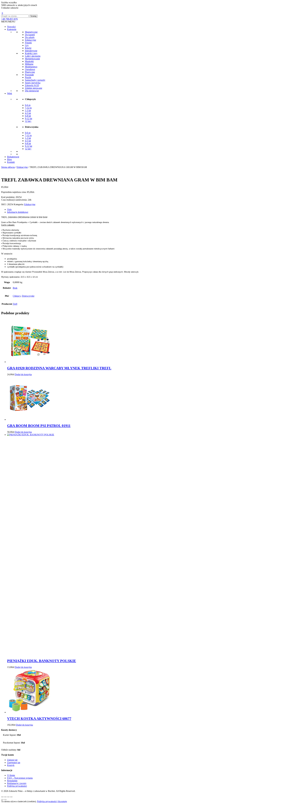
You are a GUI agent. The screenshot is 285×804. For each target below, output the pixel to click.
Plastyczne (30, 72)
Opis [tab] (9, 209)
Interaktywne (31, 50)
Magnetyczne (31, 32)
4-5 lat (28, 113)
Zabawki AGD (32, 85)
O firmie (11, 775)
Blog (9, 159)
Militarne (29, 64)
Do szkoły (30, 37)
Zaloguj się (12, 760)
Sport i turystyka (32, 82)
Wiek (9, 93)
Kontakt (11, 162)
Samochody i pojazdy (35, 80)
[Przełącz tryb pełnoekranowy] (5, 796)
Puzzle (28, 77)
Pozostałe (29, 74)
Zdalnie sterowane (33, 88)
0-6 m (27, 105)
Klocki (28, 48)
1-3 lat (28, 110)
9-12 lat (28, 118)
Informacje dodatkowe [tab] (17, 212)
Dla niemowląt (32, 90)
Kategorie (11, 29)
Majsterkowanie (32, 58)
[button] (8, 21)
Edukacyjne (30, 40)
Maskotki (29, 61)
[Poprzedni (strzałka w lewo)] (2, 799)
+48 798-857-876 (9, 19)
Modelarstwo (31, 66)
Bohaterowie (13, 156)
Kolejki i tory (31, 53)
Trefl (15, 304)
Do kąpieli (30, 34)
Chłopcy (17, 296)
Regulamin (12, 780)
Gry (27, 45)
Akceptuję (62, 801)
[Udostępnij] (8, 796)
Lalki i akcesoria (32, 56)
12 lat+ (28, 121)
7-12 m (28, 108)
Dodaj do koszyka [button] (23, 374)
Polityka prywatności (17, 786)
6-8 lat (28, 116)
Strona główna (8, 167)
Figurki (28, 42)
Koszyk (10, 765)
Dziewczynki (28, 296)
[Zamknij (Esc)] (11, 796)
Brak (15, 288)
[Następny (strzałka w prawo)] (5, 799)
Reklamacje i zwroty (16, 783)
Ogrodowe (30, 69)
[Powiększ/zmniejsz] (2, 796)
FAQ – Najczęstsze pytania (20, 778)
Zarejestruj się (13, 762)
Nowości (11, 26)
